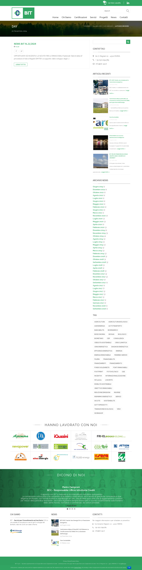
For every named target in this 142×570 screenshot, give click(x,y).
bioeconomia (99, 334)
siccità (97, 401)
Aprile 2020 (97, 224)
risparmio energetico (103, 396)
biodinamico (113, 330)
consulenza (119, 338)
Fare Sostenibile (114, 117)
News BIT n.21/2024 (25, 43)
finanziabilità (109, 359)
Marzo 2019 (97, 251)
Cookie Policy (75, 561)
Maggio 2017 (98, 294)
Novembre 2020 (99, 216)
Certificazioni (80, 17)
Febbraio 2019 (98, 254)
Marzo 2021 (97, 213)
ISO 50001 (98, 380)
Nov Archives (108, 26)
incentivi (98, 376)
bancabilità (99, 330)
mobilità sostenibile (102, 384)
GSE (123, 371)
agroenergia (99, 326)
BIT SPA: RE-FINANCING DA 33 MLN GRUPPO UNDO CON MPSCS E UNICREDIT (118, 156)
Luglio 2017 (97, 288)
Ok (129, 567)
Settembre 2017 (99, 283)
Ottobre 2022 (98, 192)
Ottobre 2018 (98, 259)
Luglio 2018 (97, 265)
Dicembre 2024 (99, 190)
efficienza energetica (103, 351)
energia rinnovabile (102, 355)
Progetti (103, 17)
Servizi (93, 17)
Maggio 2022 (98, 204)
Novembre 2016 (99, 306)
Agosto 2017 (98, 286)
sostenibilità (109, 401)
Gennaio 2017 (98, 303)
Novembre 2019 (99, 233)
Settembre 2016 (99, 309)
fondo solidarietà (101, 367)
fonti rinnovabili (120, 367)
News (114, 17)
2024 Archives (97, 26)
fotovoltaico (112, 371)
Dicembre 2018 (99, 256)
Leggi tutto (21, 64)
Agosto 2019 (98, 239)
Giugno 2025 (98, 187)
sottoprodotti (100, 405)
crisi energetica (101, 347)
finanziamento (116, 363)
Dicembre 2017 (99, 274)
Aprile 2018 (97, 268)
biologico (122, 334)
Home (55, 17)
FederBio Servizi (120, 355)
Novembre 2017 (99, 277)
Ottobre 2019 (98, 236)
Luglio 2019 (97, 242)
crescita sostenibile (102, 342)
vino (119, 409)
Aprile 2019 (97, 248)
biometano (98, 338)
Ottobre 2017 (98, 280)
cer (108, 338)
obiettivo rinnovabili (103, 388)
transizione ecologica (103, 409)
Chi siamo (66, 17)
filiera (97, 359)
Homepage (87, 26)
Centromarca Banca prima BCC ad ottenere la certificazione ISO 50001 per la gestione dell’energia (119, 100)
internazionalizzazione (115, 376)
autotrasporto (115, 326)
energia (119, 351)
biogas (111, 334)
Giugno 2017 (98, 291)
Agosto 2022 (98, 195)
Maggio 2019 (98, 245)
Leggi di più (71, 505)
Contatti (124, 17)
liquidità (109, 380)
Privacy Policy (67, 561)
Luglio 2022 (97, 198)
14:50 (17, 46)
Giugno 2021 (98, 210)
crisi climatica (121, 342)
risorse (117, 392)
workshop (98, 413)
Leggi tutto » (124, 111)
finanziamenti (100, 363)
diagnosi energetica (119, 347)
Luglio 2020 (97, 219)
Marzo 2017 (97, 297)
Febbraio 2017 (98, 300)
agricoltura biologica (118, 322)
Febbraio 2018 (98, 271)
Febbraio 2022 (98, 207)
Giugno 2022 (98, 201)
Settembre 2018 (99, 262)
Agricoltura (99, 322)
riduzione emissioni (102, 392)
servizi (118, 396)
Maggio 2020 (98, 222)
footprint (98, 371)
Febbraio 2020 (98, 227)
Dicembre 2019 (99, 230)
